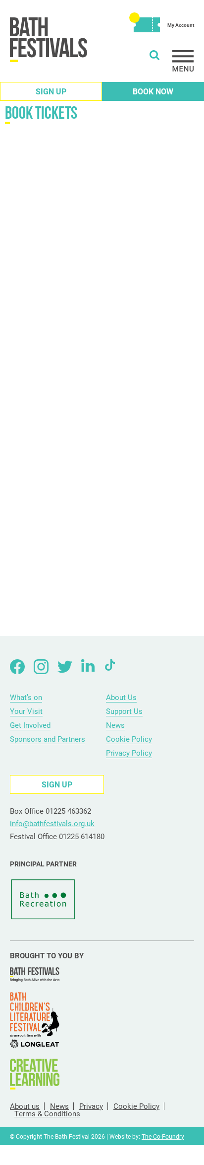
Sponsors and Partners (47, 739)
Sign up (51, 91)
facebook (17, 666)
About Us (121, 697)
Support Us (124, 711)
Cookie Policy (129, 739)
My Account (180, 24)
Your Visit (26, 711)
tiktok (112, 666)
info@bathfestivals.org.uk (52, 823)
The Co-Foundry (163, 1136)
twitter (64, 666)
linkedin (88, 666)
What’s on (26, 697)
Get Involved (30, 725)
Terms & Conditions (47, 1113)
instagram (41, 666)
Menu (183, 61)
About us (25, 1106)
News (115, 725)
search (154, 55)
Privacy (91, 1106)
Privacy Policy (129, 753)
